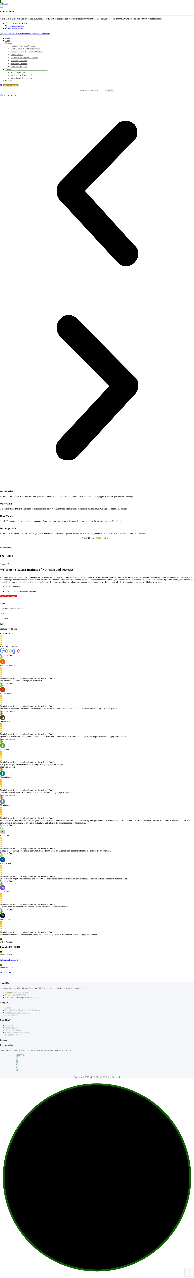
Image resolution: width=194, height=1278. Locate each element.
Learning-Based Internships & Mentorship (22, 1010)
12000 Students (103, 538)
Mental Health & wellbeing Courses (25, 49)
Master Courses (17, 55)
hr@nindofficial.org (16, 26)
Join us (8, 69)
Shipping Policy (12, 1035)
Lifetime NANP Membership (22, 75)
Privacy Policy (11, 1028)
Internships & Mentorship (21, 78)
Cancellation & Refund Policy (17, 1032)
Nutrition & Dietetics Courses (23, 46)
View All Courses (7, 596)
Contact (8, 81)
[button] (97, 194)
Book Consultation (10, 85)
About (7, 41)
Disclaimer (9, 1025)
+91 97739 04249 (15, 28)
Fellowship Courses (19, 61)
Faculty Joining (11, 1015)
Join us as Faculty (18, 72)
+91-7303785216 (7, 973)
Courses (8, 43)
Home (7, 38)
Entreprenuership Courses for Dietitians (27, 52)
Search (110, 90)
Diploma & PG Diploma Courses (24, 58)
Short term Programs (19, 67)
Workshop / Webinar (19, 64)
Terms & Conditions (13, 1030)
